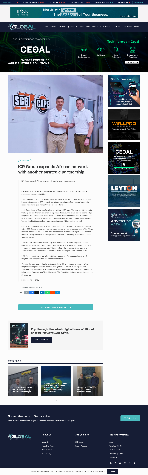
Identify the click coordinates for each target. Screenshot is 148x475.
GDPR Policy (46, 454)
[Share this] (31, 292)
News (111, 442)
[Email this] (26, 292)
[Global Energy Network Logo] (22, 27)
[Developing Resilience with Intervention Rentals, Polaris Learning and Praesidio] (88, 381)
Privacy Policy (47, 450)
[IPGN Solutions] (74, 18)
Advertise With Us (115, 446)
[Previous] (8, 381)
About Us (45, 442)
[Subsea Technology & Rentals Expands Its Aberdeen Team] (56, 381)
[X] (130, 463)
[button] (55, 27)
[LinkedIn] (115, 463)
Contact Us (113, 458)
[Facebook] (111, 463)
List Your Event (114, 450)
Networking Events (116, 454)
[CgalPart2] (108, 52)
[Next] (103, 381)
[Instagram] (125, 463)
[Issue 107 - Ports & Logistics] (19, 335)
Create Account (81, 446)
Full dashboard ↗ (139, 2)
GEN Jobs (79, 442)
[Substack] (134, 463)
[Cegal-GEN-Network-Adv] (29, 64)
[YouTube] (120, 463)
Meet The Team (48, 446)
